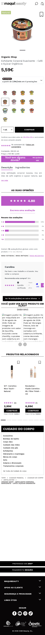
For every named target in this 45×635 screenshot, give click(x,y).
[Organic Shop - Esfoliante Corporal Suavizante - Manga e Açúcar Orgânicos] (31, 92)
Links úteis (10, 600)
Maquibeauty (11, 581)
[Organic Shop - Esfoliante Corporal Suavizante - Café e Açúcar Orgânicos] (5, 101)
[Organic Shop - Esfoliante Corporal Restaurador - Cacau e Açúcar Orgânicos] (14, 92)
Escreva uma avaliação (22, 210)
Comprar (11, 410)
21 (24, 137)
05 (27, 137)
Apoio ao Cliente (13, 587)
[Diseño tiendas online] (35, 623)
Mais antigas (22, 256)
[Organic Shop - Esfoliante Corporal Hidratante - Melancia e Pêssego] (31, 110)
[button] (12, 327)
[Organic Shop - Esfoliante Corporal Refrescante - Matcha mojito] (14, 110)
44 (31, 137)
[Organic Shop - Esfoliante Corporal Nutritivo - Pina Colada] (5, 119)
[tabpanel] (22, 29)
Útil (37, 287)
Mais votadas (7, 256)
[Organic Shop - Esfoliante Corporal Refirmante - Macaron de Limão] (22, 110)
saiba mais (22, 310)
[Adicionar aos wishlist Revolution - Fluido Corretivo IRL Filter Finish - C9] (33, 362)
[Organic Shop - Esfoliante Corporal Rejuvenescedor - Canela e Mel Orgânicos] (31, 101)
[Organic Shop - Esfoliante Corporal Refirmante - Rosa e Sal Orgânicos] (14, 101)
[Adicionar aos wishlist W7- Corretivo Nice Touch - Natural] (12, 362)
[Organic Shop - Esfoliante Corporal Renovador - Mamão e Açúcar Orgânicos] (22, 92)
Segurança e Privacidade (18, 594)
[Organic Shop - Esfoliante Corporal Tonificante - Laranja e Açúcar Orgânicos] (22, 101)
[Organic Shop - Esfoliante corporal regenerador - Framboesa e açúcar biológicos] (5, 92)
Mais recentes (37, 256)
